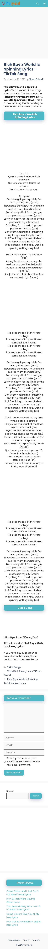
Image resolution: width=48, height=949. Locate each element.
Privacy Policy (14, 940)
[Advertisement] (24, 33)
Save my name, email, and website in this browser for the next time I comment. (23, 761)
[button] (37, 3)
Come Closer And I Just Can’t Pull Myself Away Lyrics (22, 893)
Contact (36, 940)
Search (10, 791)
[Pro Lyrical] (10, 3)
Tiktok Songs (14, 667)
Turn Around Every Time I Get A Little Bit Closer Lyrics (23, 908)
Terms (26, 940)
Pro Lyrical (27, 945)
